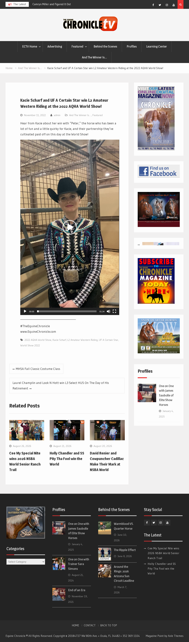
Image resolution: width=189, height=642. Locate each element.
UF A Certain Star (108, 340)
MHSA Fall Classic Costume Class (38, 369)
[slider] (66, 311)
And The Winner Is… (94, 57)
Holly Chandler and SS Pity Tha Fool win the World (67, 458)
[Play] (25, 311)
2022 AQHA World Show (38, 340)
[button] (69, 227)
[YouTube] (174, 5)
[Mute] (108, 311)
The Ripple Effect (125, 550)
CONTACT (90, 625)
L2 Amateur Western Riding (82, 340)
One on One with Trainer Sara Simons (78, 564)
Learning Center (156, 46)
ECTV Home (29, 46)
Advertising (54, 46)
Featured (77, 46)
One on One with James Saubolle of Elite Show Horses (166, 395)
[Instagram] (167, 5)
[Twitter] (160, 5)
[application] (69, 227)
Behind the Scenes (105, 46)
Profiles (132, 46)
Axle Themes (175, 636)
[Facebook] (153, 5)
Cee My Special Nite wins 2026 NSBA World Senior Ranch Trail (163, 553)
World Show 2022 (30, 345)
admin (57, 115)
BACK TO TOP (108, 625)
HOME (75, 625)
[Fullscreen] (114, 311)
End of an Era (76, 590)
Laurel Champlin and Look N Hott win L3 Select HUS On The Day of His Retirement (61, 385)
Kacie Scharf (59, 340)
